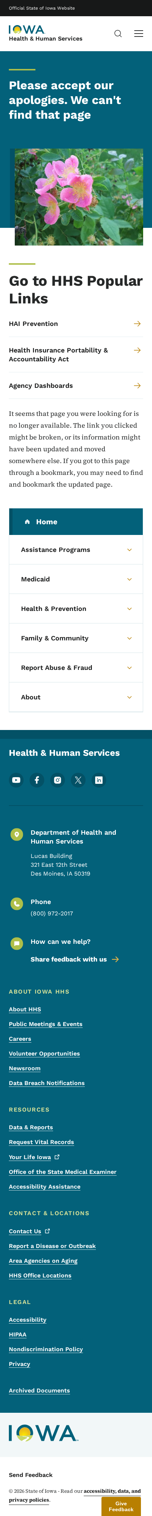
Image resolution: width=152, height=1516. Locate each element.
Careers (20, 1038)
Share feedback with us (69, 959)
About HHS (25, 1009)
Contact (25, 1231)
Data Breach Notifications (47, 1082)
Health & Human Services (46, 38)
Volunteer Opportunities (44, 1053)
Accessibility (27, 1319)
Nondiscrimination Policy (46, 1349)
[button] (121, 1506)
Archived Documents (39, 1390)
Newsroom (25, 1068)
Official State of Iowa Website (42, 8)
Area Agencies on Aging (43, 1260)
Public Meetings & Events (46, 1024)
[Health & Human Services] (27, 29)
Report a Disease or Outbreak (52, 1245)
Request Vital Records (41, 1141)
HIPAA (18, 1334)
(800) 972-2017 (52, 913)
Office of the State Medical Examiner (63, 1171)
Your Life (30, 1157)
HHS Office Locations (40, 1275)
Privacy (19, 1363)
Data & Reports (31, 1127)
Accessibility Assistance (44, 1186)
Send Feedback (31, 1474)
